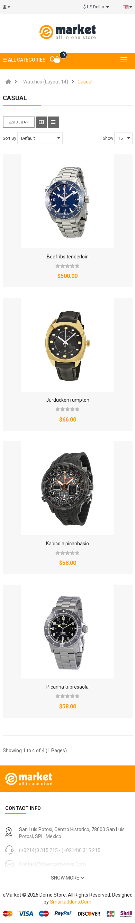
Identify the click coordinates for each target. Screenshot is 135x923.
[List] (53, 122)
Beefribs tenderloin (68, 256)
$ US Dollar (94, 7)
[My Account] (8, 7)
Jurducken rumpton (67, 400)
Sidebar (20, 122)
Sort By (9, 138)
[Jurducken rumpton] (67, 345)
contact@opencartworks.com (52, 864)
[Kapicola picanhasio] (67, 488)
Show (108, 138)
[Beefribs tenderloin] (67, 201)
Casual (85, 81)
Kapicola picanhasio (67, 543)
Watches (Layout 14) (45, 81)
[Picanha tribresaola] (67, 632)
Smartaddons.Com (70, 902)
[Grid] (41, 122)
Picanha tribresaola (67, 687)
